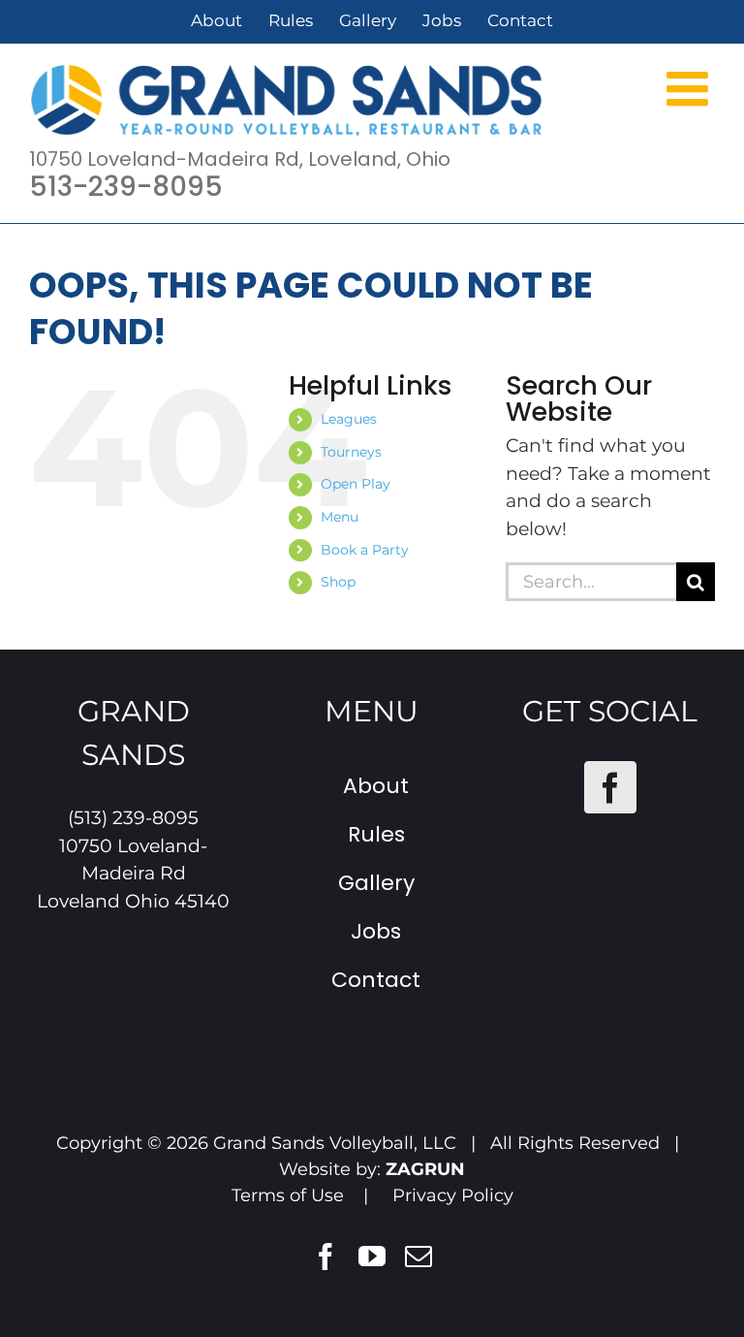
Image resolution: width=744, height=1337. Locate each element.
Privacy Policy (452, 1195)
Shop (338, 581)
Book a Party (365, 549)
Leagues (349, 419)
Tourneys (351, 452)
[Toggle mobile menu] (690, 87)
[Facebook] (610, 787)
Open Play (355, 484)
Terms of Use (288, 1195)
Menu (339, 516)
